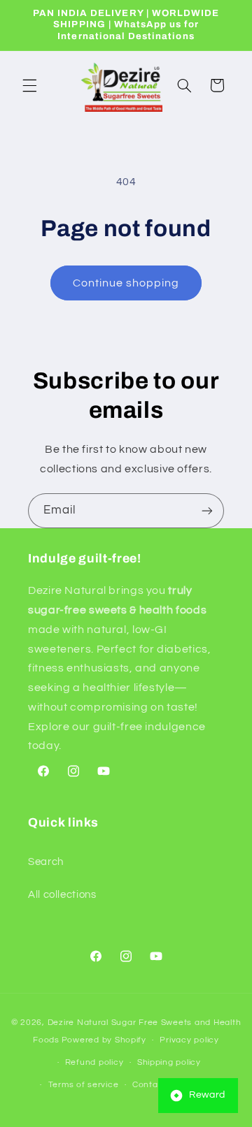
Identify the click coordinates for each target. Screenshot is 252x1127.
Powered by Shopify (104, 1040)
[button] (29, 85)
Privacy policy (189, 1040)
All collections (62, 894)
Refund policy (94, 1062)
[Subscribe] (207, 510)
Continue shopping (126, 283)
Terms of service (83, 1085)
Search (46, 862)
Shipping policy (169, 1062)
